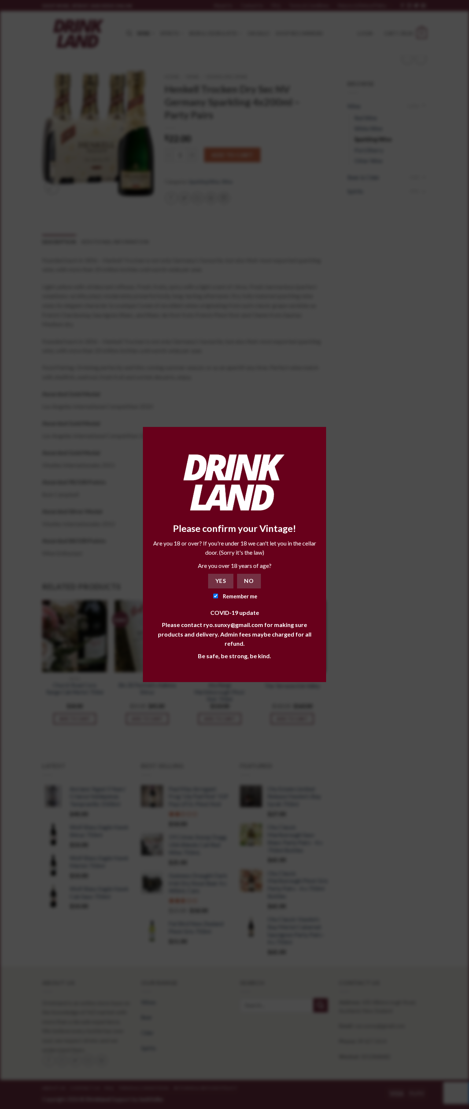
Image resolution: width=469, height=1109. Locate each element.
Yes (220, 580)
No (249, 580)
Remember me (239, 596)
